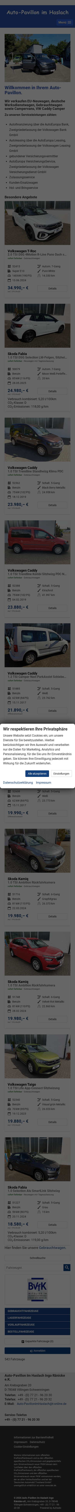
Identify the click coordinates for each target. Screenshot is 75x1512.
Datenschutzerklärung (18, 782)
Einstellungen (61, 773)
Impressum (43, 782)
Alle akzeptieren (37, 773)
